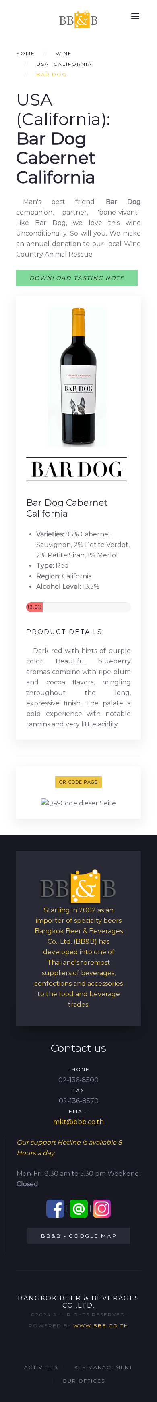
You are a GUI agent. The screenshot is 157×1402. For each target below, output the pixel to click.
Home (25, 53)
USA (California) (66, 64)
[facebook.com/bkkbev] (55, 1208)
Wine (64, 53)
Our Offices (83, 1381)
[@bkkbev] (79, 1208)
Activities (41, 1367)
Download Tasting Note (76, 278)
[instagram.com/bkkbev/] (102, 1208)
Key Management (103, 1367)
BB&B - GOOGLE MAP (79, 1236)
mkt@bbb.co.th (78, 1122)
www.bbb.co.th (100, 1326)
